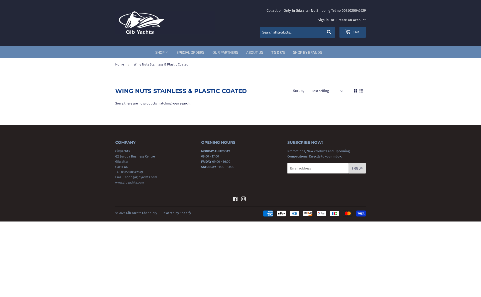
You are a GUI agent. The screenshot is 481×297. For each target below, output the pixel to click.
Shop (160, 52)
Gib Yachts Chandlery (141, 213)
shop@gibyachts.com (140, 177)
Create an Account (351, 20)
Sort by (298, 91)
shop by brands (307, 52)
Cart (356, 31)
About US (254, 52)
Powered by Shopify (176, 213)
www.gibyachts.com (129, 182)
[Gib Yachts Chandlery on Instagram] (243, 200)
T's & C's (278, 52)
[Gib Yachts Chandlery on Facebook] (235, 200)
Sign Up (357, 168)
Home (119, 64)
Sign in (323, 20)
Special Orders (190, 52)
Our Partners (225, 52)
